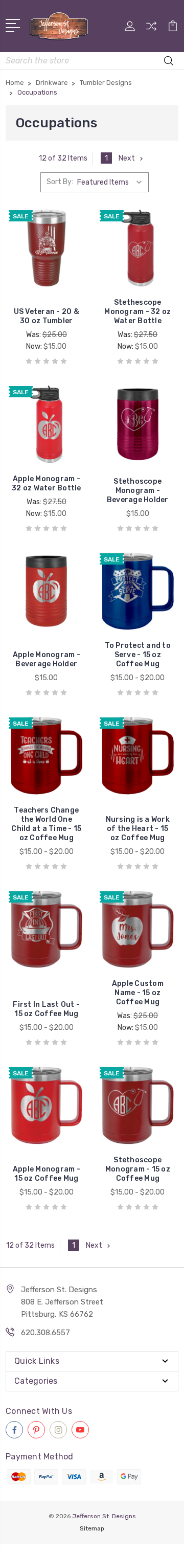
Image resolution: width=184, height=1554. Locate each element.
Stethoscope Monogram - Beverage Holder (138, 490)
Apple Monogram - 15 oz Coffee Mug (46, 1174)
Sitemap (92, 1528)
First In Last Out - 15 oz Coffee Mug (46, 1009)
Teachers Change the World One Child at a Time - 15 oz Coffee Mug (46, 824)
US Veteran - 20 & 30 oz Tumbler (46, 316)
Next (127, 158)
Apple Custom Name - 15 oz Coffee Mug (138, 992)
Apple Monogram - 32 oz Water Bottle (46, 483)
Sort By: (60, 181)
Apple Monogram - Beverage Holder (46, 659)
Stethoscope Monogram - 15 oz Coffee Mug (137, 1169)
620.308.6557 (45, 1332)
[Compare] (151, 29)
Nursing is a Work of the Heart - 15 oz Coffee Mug (138, 828)
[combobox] (92, 61)
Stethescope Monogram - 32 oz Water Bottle (137, 311)
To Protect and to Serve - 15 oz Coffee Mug (138, 654)
